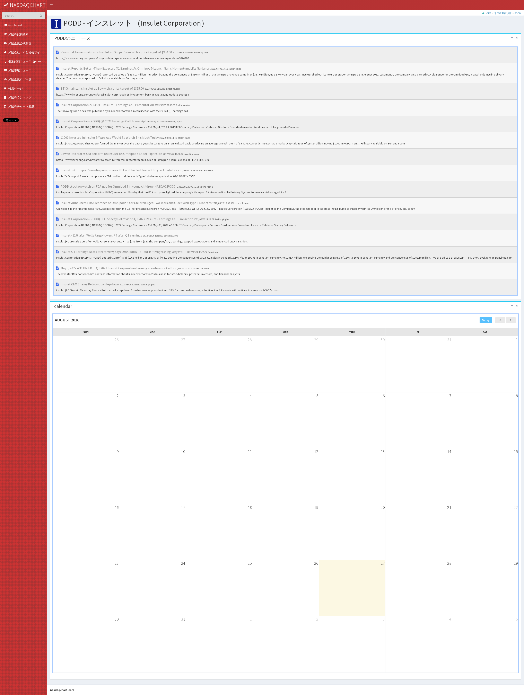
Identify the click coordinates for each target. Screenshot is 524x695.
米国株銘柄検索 (503, 13)
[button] (51, 5)
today (485, 320)
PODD (518, 13)
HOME (488, 13)
